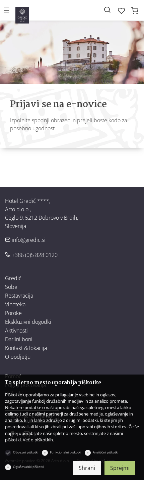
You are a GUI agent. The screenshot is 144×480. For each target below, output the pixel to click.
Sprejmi (120, 468)
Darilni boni (18, 339)
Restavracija (19, 295)
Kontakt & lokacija (26, 348)
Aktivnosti (16, 330)
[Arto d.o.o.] (42, 12)
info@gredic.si (28, 240)
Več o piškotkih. (38, 440)
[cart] (134, 10)
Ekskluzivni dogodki (28, 321)
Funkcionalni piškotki (65, 452)
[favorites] (121, 10)
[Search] (107, 9)
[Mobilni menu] (6, 10)
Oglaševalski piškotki (28, 466)
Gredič (13, 278)
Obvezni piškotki (25, 452)
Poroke (13, 313)
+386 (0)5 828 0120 (34, 255)
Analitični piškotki (105, 452)
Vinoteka (15, 304)
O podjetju (17, 356)
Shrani (87, 468)
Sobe (11, 287)
